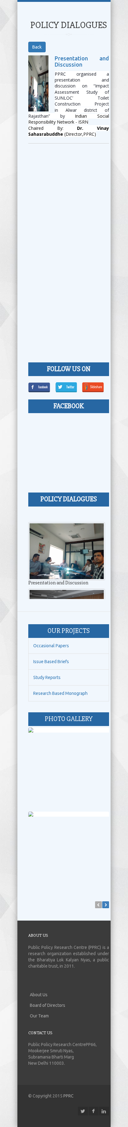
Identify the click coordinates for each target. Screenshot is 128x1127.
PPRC (68, 1095)
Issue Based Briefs (51, 661)
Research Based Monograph (60, 693)
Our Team (39, 1015)
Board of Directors (47, 1005)
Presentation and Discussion (82, 61)
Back (37, 47)
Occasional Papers (51, 645)
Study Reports (47, 677)
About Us (39, 994)
